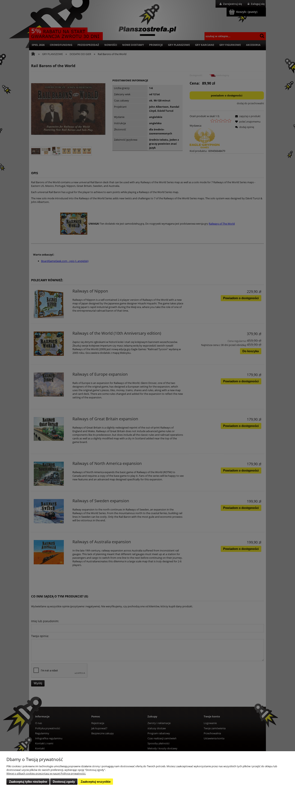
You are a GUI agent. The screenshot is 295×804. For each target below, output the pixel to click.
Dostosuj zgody (64, 781)
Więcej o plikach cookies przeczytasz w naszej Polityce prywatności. (46, 773)
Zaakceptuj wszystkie (96, 781)
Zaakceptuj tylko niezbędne (28, 781)
